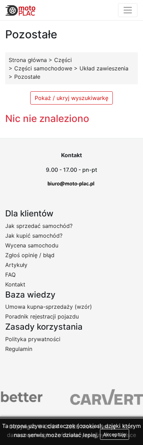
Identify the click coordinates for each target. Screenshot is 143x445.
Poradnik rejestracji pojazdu (42, 316)
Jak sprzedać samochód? (39, 225)
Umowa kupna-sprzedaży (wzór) (48, 306)
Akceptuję (114, 434)
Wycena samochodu (31, 245)
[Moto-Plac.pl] (20, 10)
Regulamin (18, 348)
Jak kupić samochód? (33, 235)
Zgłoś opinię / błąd (29, 255)
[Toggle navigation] (127, 10)
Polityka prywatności (32, 339)
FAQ (10, 274)
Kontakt (15, 284)
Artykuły (16, 264)
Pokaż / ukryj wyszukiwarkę (71, 97)
